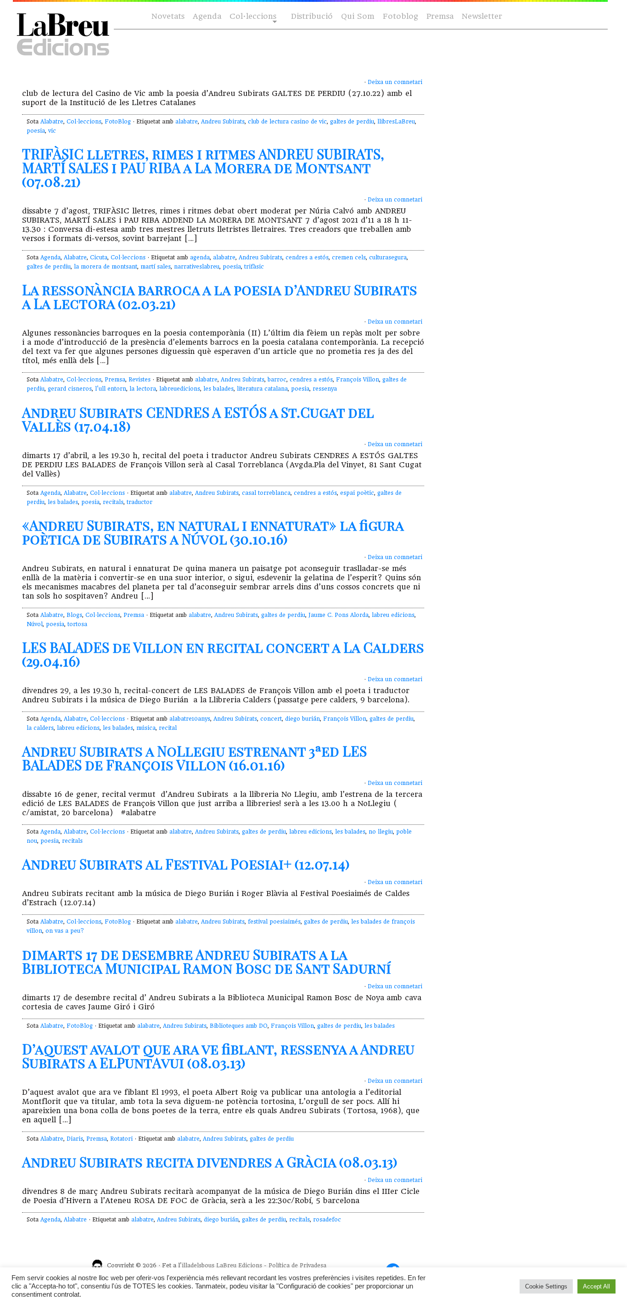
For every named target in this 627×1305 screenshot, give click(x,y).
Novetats (168, 16)
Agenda (207, 16)
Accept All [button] (596, 1286)
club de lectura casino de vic (287, 121)
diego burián (302, 719)
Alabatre (51, 121)
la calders (40, 728)
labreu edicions (393, 615)
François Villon (357, 379)
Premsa (439, 16)
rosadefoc (327, 1219)
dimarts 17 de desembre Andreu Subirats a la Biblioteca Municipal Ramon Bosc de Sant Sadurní (206, 961)
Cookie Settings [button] (546, 1286)
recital (168, 728)
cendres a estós (307, 257)
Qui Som (358, 16)
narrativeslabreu (196, 266)
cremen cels (349, 257)
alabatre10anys (189, 719)
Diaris (75, 1139)
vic (52, 131)
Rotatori (121, 1139)
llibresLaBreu (396, 121)
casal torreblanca (266, 493)
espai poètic (357, 493)
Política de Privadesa (297, 1265)
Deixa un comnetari (395, 82)
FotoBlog (118, 121)
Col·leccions (252, 17)
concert (271, 719)
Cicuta (98, 257)
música (146, 728)
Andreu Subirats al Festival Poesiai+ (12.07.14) (186, 864)
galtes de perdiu (352, 121)
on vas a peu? (64, 931)
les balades (218, 389)
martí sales (155, 266)
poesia (36, 131)
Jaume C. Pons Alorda (338, 615)
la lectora (142, 389)
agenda (200, 257)
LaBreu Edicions (239, 1265)
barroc (277, 379)
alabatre (186, 121)
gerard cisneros (70, 389)
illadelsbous (198, 1265)
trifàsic (254, 266)
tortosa (77, 624)
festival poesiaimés (274, 922)
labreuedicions (179, 389)
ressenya (325, 389)
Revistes (140, 379)
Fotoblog (400, 16)
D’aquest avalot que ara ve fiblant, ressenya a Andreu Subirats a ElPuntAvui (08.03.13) (218, 1056)
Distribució (312, 16)
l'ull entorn (110, 389)
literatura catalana (262, 389)
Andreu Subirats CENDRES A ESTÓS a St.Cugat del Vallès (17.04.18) (198, 419)
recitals (113, 502)
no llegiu (381, 832)
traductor (139, 502)
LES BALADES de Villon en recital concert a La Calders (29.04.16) (223, 654)
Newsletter (482, 16)
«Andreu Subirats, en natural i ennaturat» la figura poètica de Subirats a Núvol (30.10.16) (212, 532)
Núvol (35, 624)
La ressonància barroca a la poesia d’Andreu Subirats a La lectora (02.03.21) (219, 296)
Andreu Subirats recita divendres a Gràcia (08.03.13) (209, 1162)
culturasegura (388, 257)
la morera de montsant (105, 266)
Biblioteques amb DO (239, 1026)
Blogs (74, 615)
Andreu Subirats (223, 121)
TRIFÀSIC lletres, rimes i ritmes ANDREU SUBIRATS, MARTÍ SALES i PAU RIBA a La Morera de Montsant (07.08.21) (203, 167)
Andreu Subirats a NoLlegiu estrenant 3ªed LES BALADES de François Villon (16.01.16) (194, 758)
